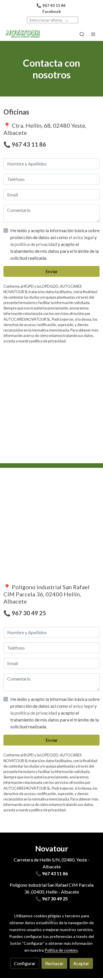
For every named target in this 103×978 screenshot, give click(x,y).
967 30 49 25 (29, 613)
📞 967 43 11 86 (51, 873)
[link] (23, 34)
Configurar (24, 963)
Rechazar (54, 963)
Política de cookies (61, 950)
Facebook (51, 11)
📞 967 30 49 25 (51, 898)
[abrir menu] (93, 34)
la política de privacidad (34, 244)
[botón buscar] (82, 34)
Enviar (51, 271)
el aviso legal (81, 237)
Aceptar (81, 963)
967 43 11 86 (29, 144)
